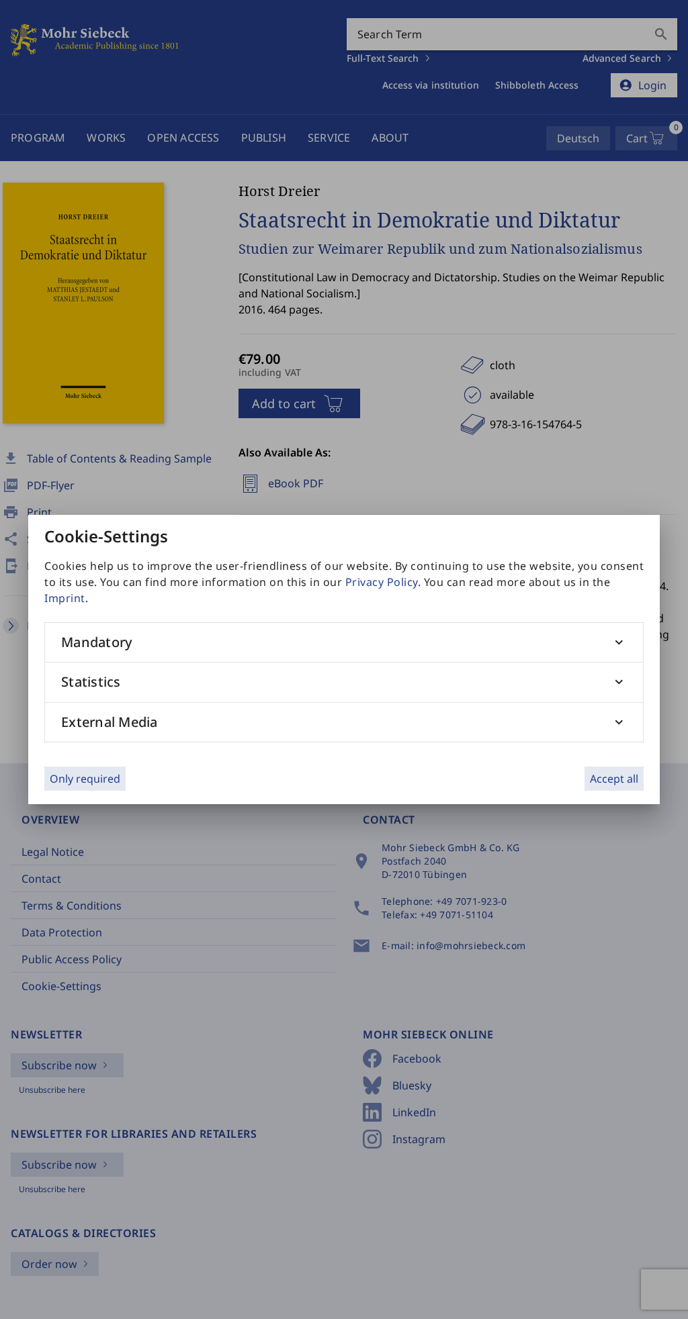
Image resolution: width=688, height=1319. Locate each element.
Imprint (64, 598)
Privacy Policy (381, 582)
